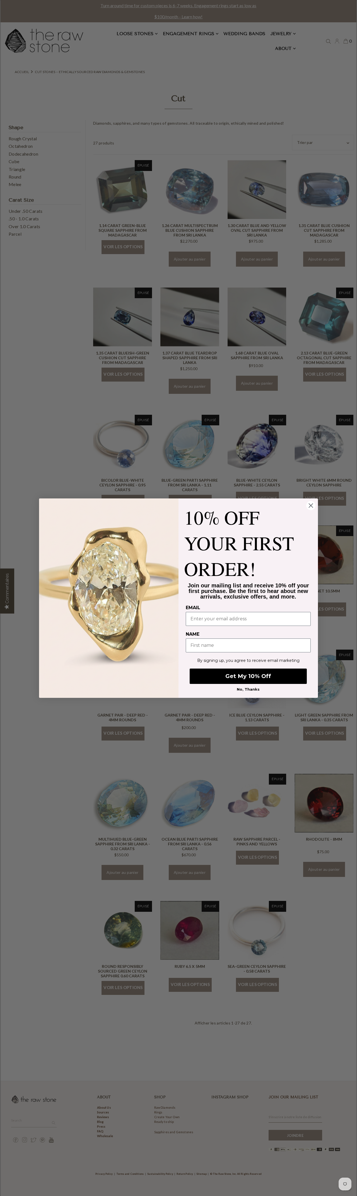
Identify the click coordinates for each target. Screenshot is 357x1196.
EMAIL (193, 607)
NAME (192, 634)
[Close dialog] (311, 505)
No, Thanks (248, 689)
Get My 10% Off (248, 676)
